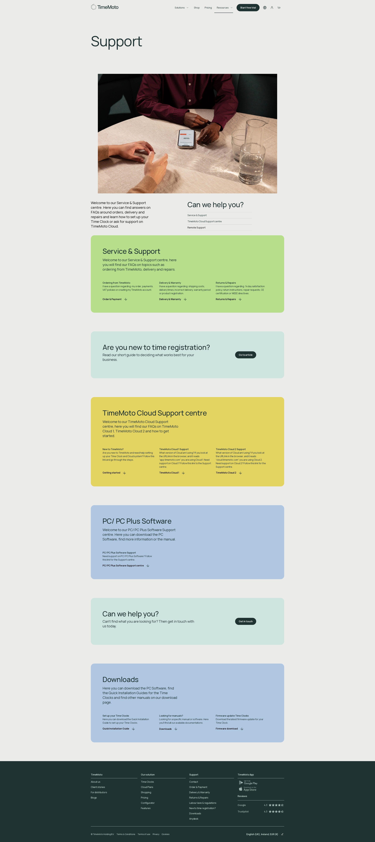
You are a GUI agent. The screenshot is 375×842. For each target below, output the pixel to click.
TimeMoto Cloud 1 (169, 472)
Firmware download (227, 728)
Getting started (111, 472)
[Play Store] (248, 782)
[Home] (104, 8)
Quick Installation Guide (116, 728)
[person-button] (272, 7)
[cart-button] (279, 7)
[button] (265, 7)
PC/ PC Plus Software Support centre (123, 565)
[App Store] (248, 789)
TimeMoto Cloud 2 (226, 472)
